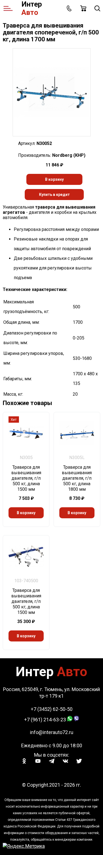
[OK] (24, 761)
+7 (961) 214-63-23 (45, 719)
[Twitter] (79, 761)
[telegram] (51, 761)
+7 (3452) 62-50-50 (52, 709)
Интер (31, 8)
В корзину (54, 179)
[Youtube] (38, 761)
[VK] (65, 761)
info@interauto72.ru (51, 732)
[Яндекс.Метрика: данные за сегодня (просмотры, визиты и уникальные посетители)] (24, 846)
